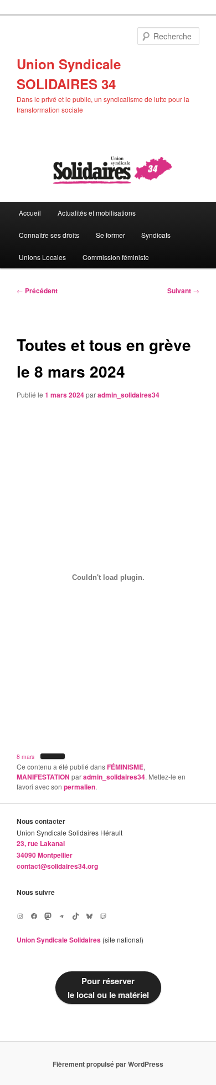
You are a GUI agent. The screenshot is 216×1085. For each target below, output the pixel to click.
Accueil (30, 212)
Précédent (37, 291)
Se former (110, 235)
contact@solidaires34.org (57, 866)
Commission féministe (116, 257)
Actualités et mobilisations (97, 212)
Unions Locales (42, 257)
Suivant (183, 291)
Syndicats (156, 235)
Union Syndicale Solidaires (59, 940)
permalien (79, 787)
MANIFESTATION (43, 777)
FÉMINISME (125, 767)
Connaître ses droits (49, 235)
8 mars (25, 756)
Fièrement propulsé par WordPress (108, 1064)
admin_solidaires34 (128, 395)
